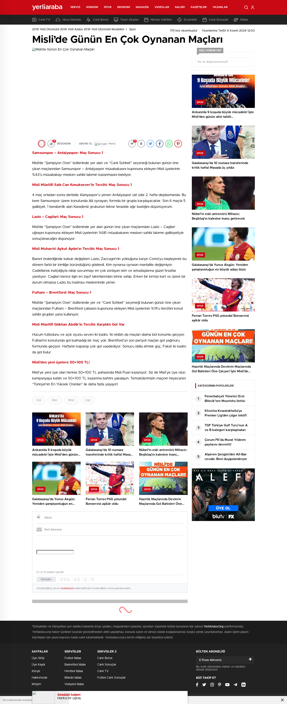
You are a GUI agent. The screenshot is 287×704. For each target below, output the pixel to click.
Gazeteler (199, 7)
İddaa (244, 19)
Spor (107, 7)
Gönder (46, 579)
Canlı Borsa (100, 19)
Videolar (161, 7)
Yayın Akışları (129, 19)
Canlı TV (44, 19)
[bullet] (78, 579)
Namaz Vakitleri (161, 19)
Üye (87, 400)
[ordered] (75, 579)
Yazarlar (220, 7)
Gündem (92, 7)
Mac (54, 400)
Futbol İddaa (73, 658)
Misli (71, 400)
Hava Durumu (71, 19)
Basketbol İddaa (75, 664)
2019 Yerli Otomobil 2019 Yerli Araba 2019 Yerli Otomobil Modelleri (78, 29)
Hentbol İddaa (74, 671)
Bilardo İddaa (73, 677)
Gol (39, 400)
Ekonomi (123, 7)
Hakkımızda (39, 677)
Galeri (180, 7)
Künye (36, 671)
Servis (75, 7)
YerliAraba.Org (214, 626)
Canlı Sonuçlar (218, 19)
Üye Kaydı (38, 664)
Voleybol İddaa (74, 684)
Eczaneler (190, 19)
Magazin (142, 7)
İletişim (36, 684)
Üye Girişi (38, 658)
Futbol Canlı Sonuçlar (111, 677)
